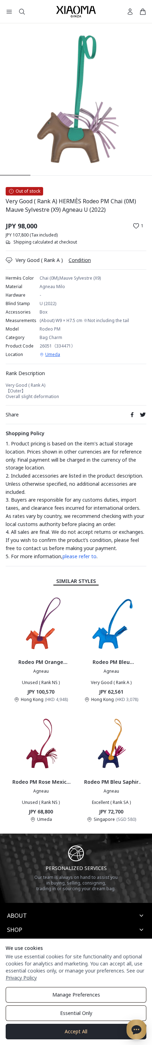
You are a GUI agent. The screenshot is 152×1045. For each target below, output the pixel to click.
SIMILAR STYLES (76, 581)
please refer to (80, 556)
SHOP (14, 930)
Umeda (52, 354)
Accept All (76, 1031)
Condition (80, 260)
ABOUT (17, 916)
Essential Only (76, 1013)
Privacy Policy (21, 977)
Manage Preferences (76, 994)
